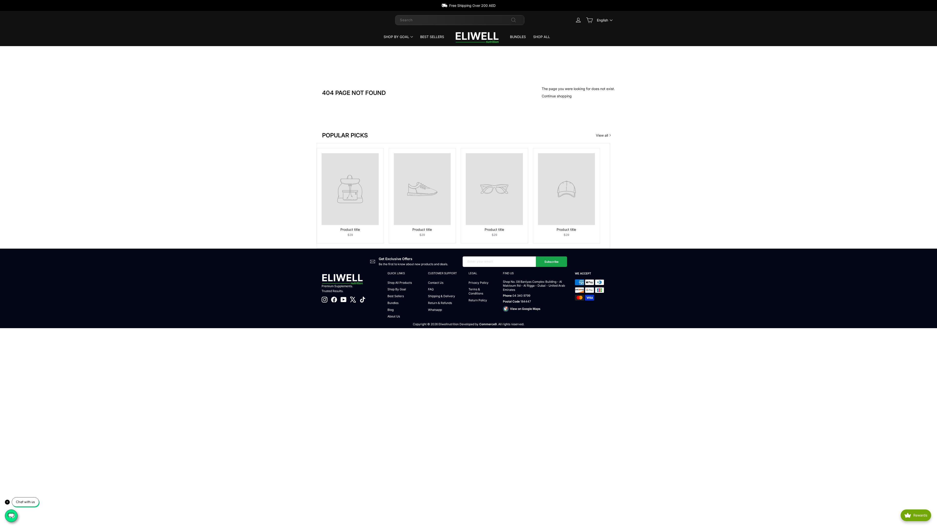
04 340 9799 (521, 295)
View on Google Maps (525, 309)
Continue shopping (557, 96)
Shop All (541, 37)
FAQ (431, 289)
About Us (393, 316)
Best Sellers (432, 37)
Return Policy (477, 300)
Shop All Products (399, 282)
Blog (390, 310)
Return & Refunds (440, 303)
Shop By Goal (396, 37)
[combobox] (459, 20)
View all (602, 135)
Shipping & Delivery (441, 296)
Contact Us (435, 282)
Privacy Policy (478, 282)
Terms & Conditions (475, 291)
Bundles (518, 37)
